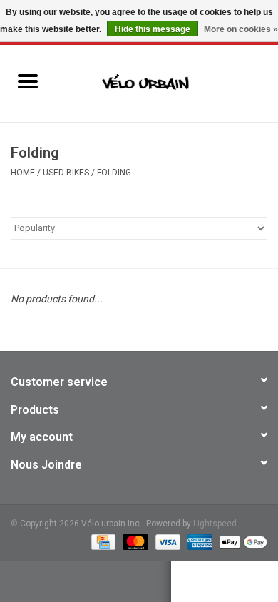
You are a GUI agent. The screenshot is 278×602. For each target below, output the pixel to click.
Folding (114, 173)
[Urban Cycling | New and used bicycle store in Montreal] (167, 82)
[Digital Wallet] (241, 541)
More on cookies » (241, 29)
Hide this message (152, 29)
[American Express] (198, 541)
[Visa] (166, 541)
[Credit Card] (102, 541)
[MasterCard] (134, 541)
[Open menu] (28, 80)
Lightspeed (215, 524)
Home (23, 173)
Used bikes (66, 173)
